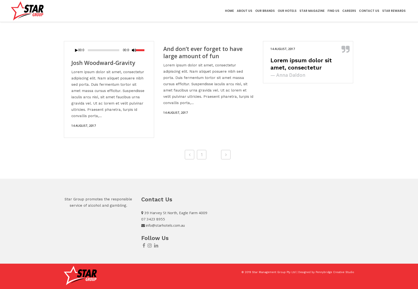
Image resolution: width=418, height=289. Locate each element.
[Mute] (134, 50)
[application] (109, 50)
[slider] (141, 49)
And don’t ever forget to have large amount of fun (203, 52)
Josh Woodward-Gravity (103, 63)
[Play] (76, 50)
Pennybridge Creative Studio (335, 272)
